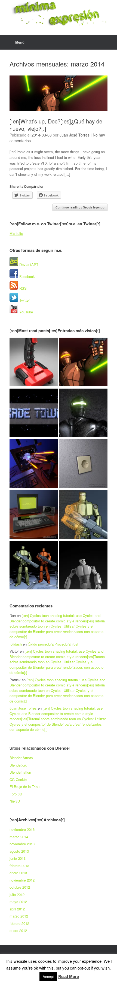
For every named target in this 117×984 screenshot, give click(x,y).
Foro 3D (16, 794)
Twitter (24, 300)
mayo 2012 (18, 901)
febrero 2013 (19, 865)
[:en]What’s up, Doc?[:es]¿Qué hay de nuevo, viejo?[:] (56, 124)
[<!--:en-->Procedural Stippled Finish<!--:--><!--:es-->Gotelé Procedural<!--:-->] (83, 464)
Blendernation (20, 772)
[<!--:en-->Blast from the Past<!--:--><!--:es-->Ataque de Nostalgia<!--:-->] (34, 464)
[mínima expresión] (58, 13)
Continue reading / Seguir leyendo (80, 207)
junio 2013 (18, 858)
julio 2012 (17, 894)
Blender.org (18, 765)
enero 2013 (18, 872)
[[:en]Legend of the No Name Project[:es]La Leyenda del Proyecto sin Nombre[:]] (83, 413)
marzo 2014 (19, 836)
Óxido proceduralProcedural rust (53, 644)
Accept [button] (48, 976)
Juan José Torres (75, 135)
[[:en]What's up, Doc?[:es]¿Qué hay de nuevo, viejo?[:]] (83, 362)
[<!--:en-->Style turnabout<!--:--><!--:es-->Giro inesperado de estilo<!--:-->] (34, 566)
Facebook (26, 276)
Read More (68, 976)
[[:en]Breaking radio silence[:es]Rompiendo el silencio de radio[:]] (34, 362)
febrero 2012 (19, 923)
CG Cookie (18, 779)
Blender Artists (21, 757)
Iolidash (16, 644)
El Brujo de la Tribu (24, 786)
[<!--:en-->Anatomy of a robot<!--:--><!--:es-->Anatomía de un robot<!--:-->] (83, 566)
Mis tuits (16, 233)
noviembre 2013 (22, 843)
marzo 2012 (19, 916)
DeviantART (28, 264)
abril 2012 (17, 909)
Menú (19, 42)
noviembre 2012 (22, 880)
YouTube (25, 311)
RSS (22, 288)
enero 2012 (18, 930)
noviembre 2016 (22, 829)
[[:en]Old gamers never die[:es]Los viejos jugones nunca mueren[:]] (34, 413)
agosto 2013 (19, 851)
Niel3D (15, 801)
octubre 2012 (20, 887)
